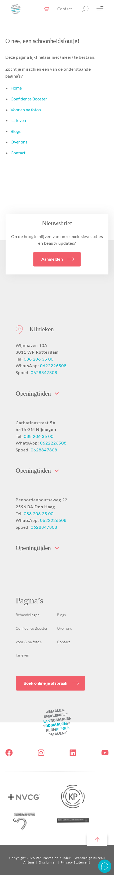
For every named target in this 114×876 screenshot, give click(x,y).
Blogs (16, 131)
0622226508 (53, 365)
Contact (64, 8)
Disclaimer (48, 862)
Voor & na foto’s (29, 642)
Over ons (19, 141)
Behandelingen (28, 614)
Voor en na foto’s (26, 109)
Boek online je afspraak (45, 682)
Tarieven (18, 120)
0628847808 (44, 372)
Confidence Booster (29, 98)
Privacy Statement (75, 862)
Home (16, 87)
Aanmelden (52, 258)
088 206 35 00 (39, 358)
